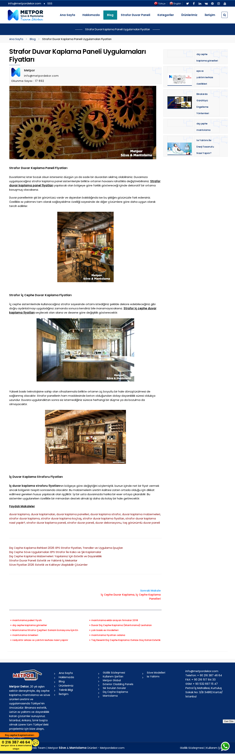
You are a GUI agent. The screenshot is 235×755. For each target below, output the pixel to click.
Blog (33, 39)
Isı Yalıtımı (153, 676)
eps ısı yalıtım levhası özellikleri (204, 77)
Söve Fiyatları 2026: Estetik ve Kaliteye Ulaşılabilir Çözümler (48, 565)
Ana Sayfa (67, 15)
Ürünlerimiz (189, 15)
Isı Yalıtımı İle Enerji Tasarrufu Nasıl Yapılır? (205, 147)
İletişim (210, 15)
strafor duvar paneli (80, 523)
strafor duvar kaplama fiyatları (103, 518)
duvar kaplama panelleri (72, 514)
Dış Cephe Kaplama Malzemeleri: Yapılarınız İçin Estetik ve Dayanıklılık (55, 556)
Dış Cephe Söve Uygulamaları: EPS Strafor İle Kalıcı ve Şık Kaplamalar (55, 552)
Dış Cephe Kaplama (115, 692)
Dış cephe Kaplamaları (19, 735)
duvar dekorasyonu (108, 523)
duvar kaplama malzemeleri (141, 514)
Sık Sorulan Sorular (114, 688)
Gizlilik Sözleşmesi (114, 672)
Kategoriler (166, 15)
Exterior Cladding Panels (118, 684)
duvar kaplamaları (43, 514)
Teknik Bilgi (66, 690)
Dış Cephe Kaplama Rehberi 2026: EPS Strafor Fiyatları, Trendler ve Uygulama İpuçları (66, 548)
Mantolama (110, 696)
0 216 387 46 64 (16, 745)
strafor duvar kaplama (24, 518)
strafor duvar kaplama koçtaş (61, 518)
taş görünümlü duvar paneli (141, 523)
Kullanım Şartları (113, 676)
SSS (49, 3)
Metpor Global (112, 680)
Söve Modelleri (156, 672)
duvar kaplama (19, 514)
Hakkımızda (91, 15)
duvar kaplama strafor (105, 514)
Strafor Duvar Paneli (135, 15)
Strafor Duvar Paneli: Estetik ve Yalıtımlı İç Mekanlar (43, 560)
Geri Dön (229, 721)
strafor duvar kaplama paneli (46, 523)
